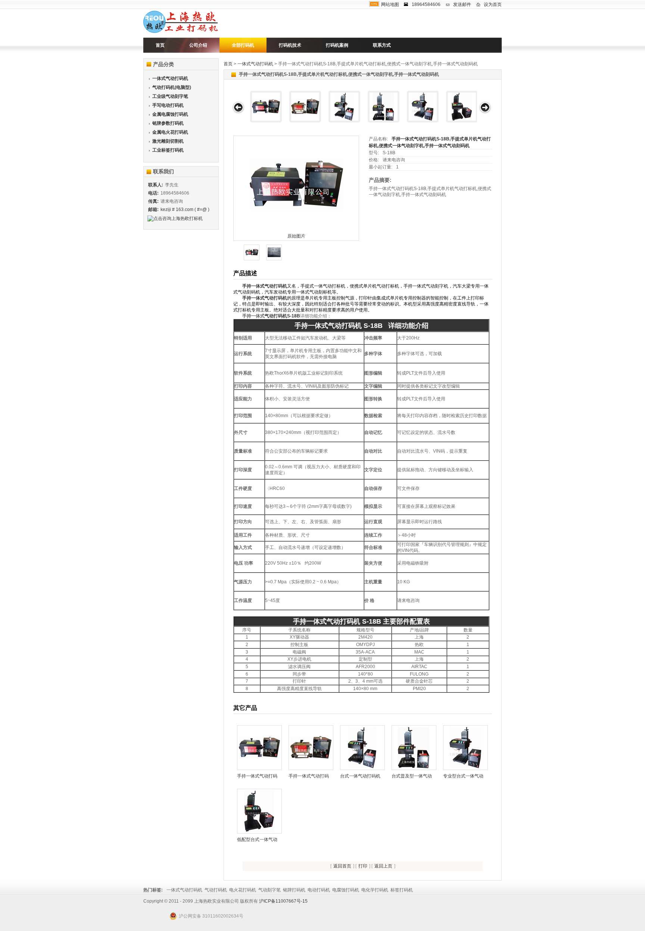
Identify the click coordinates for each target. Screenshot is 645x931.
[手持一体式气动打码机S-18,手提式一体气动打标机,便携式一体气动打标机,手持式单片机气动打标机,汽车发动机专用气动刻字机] (305, 106)
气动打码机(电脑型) (171, 87)
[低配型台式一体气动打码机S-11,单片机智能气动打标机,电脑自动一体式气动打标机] (462, 106)
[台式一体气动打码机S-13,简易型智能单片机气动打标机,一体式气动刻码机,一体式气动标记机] (344, 106)
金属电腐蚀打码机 (170, 114)
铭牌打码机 (294, 890)
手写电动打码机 (168, 105)
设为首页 (493, 4)
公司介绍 (198, 45)
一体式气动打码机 (255, 63)
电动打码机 (319, 890)
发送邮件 (462, 4)
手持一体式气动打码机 (264, 286)
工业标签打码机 (168, 150)
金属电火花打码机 (170, 132)
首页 (160, 45)
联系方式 (382, 45)
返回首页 (342, 866)
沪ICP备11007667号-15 (283, 901)
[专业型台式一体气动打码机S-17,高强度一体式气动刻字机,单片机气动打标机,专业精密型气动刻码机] (423, 106)
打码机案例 (337, 45)
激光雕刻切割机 (168, 141)
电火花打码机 (242, 890)
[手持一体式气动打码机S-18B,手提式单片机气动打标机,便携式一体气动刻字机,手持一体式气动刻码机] (266, 106)
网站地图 (390, 4)
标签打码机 (401, 890)
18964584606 (426, 4)
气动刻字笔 (269, 890)
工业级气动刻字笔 (170, 96)
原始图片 (296, 236)
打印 (362, 866)
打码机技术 (290, 45)
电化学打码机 (374, 890)
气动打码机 (216, 890)
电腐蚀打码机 (345, 890)
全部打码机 (243, 45)
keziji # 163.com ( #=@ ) (185, 209)
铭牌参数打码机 (168, 123)
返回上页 (383, 866)
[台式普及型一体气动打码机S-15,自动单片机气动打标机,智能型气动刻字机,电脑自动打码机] (383, 106)
